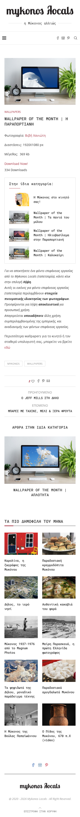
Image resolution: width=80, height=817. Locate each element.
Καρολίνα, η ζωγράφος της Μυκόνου (15, 564)
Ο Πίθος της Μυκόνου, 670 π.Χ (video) (56, 735)
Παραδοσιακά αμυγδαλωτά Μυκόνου (58, 689)
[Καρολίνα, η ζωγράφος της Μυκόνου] (21, 544)
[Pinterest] (68, 38)
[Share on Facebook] (38, 381)
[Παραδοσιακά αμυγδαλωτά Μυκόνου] (59, 671)
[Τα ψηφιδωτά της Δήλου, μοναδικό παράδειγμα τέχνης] (21, 671)
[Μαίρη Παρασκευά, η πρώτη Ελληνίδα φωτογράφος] (59, 627)
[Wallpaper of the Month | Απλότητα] (40, 460)
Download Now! (16, 164)
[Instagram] (63, 38)
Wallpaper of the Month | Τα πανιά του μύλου (51, 217)
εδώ (7, 347)
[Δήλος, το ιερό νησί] (21, 587)
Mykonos (13, 363)
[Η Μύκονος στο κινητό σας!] (19, 199)
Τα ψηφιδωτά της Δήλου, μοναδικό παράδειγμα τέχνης (19, 691)
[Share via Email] (48, 381)
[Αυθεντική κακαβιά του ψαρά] (59, 587)
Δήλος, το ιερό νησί (16, 606)
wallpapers (34, 363)
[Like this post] (32, 381)
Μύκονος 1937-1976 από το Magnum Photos (19, 648)
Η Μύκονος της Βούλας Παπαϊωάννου (20, 733)
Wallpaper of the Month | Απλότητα (40, 492)
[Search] (75, 38)
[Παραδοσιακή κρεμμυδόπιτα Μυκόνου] (59, 544)
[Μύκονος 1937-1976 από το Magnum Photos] (21, 627)
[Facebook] (57, 38)
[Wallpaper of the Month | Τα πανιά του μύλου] (19, 217)
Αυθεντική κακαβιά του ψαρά (57, 606)
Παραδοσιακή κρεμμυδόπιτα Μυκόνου (53, 564)
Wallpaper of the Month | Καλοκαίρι (49, 252)
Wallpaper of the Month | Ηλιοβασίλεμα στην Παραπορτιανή (51, 235)
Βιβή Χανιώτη (35, 135)
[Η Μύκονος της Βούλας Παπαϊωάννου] (21, 714)
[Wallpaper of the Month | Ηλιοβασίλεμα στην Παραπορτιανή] (19, 235)
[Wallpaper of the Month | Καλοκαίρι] (19, 253)
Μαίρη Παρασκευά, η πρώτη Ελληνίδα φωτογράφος (58, 648)
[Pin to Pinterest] (43, 381)
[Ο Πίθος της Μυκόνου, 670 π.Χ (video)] (59, 714)
